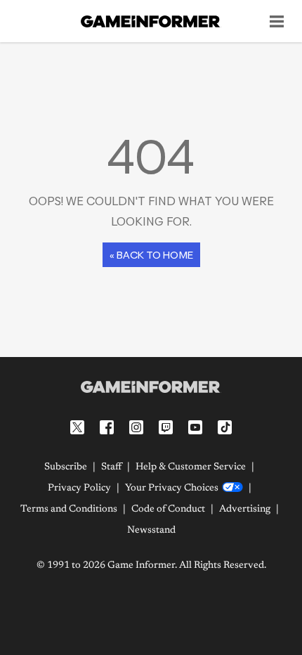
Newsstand (151, 531)
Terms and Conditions (68, 509)
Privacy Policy (79, 488)
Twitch (166, 427)
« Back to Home (151, 254)
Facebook (107, 427)
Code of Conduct (168, 509)
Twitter (77, 427)
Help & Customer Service (191, 467)
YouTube (195, 427)
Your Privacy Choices (171, 488)
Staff (111, 467)
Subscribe (65, 467)
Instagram (136, 427)
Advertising (244, 509)
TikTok (225, 427)
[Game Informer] (151, 386)
